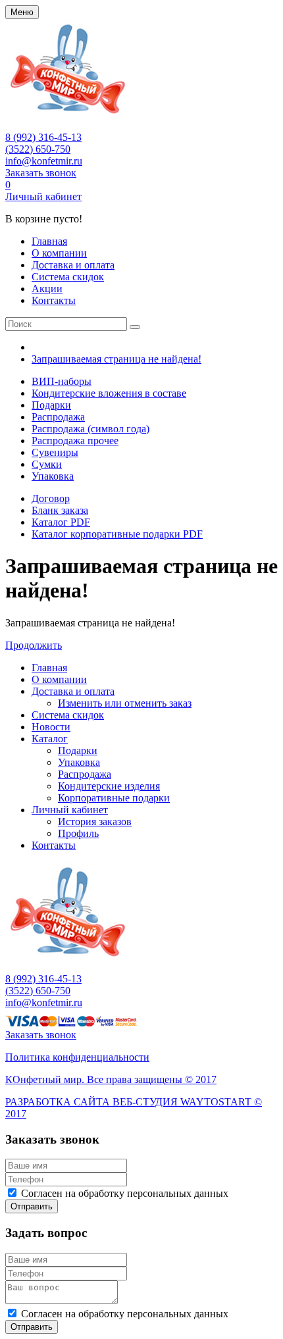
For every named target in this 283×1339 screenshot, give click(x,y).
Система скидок (68, 276)
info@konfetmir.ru (43, 160)
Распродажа (58, 416)
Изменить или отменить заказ (125, 703)
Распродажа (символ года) (90, 428)
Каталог (50, 738)
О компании (59, 253)
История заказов (95, 821)
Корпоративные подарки (114, 797)
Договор (51, 498)
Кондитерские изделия (109, 786)
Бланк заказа (60, 510)
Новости (51, 726)
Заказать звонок (40, 172)
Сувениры (55, 452)
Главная (49, 241)
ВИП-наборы (61, 381)
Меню (22, 12)
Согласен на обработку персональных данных (124, 1193)
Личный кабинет (43, 196)
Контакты (54, 300)
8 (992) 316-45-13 (43, 137)
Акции (47, 288)
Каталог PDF (61, 522)
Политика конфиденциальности (77, 1057)
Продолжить (33, 645)
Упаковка (53, 476)
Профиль (78, 833)
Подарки (51, 405)
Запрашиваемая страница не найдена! (116, 359)
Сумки (47, 464)
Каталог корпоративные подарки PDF (117, 534)
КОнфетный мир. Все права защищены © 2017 (111, 1079)
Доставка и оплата (73, 264)
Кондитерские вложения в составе (109, 393)
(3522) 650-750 (37, 149)
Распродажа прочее (75, 440)
